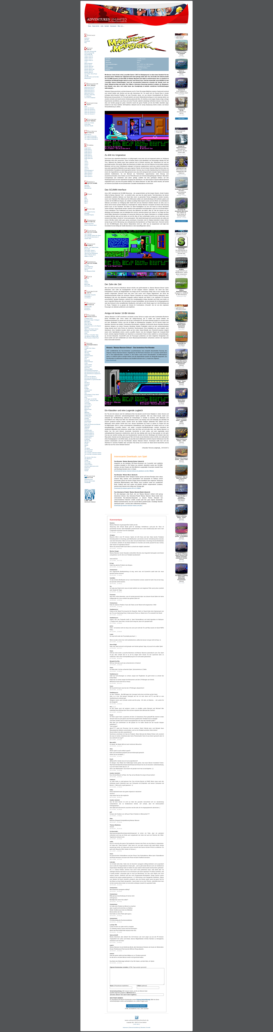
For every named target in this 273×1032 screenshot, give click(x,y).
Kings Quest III (88, 151)
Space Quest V (88, 174)
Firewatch (86, 327)
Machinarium (87, 406)
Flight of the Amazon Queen (91, 328)
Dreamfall (86, 213)
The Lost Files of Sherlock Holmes (92, 452)
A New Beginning (88, 266)
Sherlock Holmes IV (89, 434)
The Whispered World (89, 271)
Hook (85, 397)
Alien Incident (87, 351)
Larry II (86, 161)
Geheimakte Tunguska (90, 294)
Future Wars (87, 124)
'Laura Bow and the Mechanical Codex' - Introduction (181, 362)
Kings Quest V (88, 154)
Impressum (125, 1027)
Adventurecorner (88, 479)
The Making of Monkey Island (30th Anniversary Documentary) (181, 577)
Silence (86, 269)
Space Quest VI (88, 176)
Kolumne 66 (181, 89)
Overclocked (87, 416)
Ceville (86, 363)
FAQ (85, 42)
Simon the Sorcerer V (89, 114)
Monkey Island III (88, 70)
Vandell (86, 470)
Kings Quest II (87, 149)
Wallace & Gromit (88, 256)
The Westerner (88, 458)
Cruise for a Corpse (89, 122)
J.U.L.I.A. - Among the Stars (91, 400)
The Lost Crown (88, 451)
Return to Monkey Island (90, 225)
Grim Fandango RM (89, 53)
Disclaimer (143, 1027)
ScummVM (181, 248)
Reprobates (87, 425)
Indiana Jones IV (88, 57)
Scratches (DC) (88, 430)
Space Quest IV (88, 173)
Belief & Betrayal (88, 361)
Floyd (85, 106)
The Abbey (87, 448)
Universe (86, 469)
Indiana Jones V (88, 59)
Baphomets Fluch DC (89, 87)
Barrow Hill (87, 360)
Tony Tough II (87, 463)
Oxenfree (86, 331)
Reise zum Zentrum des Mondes (92, 424)
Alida (85, 349)
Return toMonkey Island (181, 71)
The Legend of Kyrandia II (90, 137)
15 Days (86, 346)
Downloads (87, 41)
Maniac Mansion (88, 63)
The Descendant (88, 449)
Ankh (85, 280)
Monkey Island (88, 64)
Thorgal (86, 460)
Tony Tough (87, 461)
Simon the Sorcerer (89, 108)
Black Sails (87, 284)
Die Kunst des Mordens (90, 376)
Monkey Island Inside (89, 481)
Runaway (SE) (87, 306)
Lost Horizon (87, 297)
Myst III (86, 200)
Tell (85, 446)
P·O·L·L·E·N (87, 422)
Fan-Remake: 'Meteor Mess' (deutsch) (125, 475)
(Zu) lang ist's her (181, 168)
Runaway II (87, 308)
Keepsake (86, 402)
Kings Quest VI (88, 155)
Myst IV (86, 201)
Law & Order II (88, 405)
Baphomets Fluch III (89, 90)
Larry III (86, 162)
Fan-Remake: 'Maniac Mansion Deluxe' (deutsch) (129, 461)
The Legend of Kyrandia (90, 136)
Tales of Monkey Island (90, 254)
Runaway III (87, 309)
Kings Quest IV (88, 152)
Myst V (86, 203)
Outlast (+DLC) (88, 415)
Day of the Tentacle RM (90, 51)
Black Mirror (87, 321)
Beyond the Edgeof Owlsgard (181, 52)
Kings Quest (87, 148)
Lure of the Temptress (89, 97)
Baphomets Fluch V (89, 93)
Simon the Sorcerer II (89, 109)
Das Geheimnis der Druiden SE (92, 372)
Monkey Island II (88, 67)
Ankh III (86, 283)
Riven (85, 198)
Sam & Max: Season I (89, 250)
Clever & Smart (88, 364)
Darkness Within (88, 369)
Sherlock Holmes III (89, 433)
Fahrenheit (87, 391)
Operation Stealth (88, 125)
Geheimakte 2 (87, 296)
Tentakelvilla (87, 482)
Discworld (86, 185)
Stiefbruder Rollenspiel (181, 189)
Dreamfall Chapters (89, 214)
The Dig (86, 75)
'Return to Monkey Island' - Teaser (181, 516)
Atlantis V (86, 357)
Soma (85, 333)
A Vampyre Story (88, 318)
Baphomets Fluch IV (89, 91)
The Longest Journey (89, 211)
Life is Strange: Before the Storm (92, 235)
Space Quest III (88, 171)
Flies (85, 393)
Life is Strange (88, 234)
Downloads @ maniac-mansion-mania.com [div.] (128, 505)
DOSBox (181, 269)
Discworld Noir (87, 188)
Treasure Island (88, 464)
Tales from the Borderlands (91, 253)
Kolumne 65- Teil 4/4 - (181, 109)
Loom (85, 61)
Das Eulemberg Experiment (91, 370)
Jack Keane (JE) (88, 286)
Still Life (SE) (87, 440)
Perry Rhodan (87, 421)
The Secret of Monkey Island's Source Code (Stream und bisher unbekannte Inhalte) (181, 556)
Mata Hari (86, 408)
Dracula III (86, 382)
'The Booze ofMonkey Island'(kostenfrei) (181, 325)
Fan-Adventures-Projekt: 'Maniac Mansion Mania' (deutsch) (132, 492)
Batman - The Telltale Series (91, 247)
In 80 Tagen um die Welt (90, 399)
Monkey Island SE (88, 66)
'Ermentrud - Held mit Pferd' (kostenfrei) (181, 477)
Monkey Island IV (88, 72)
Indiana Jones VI (88, 60)
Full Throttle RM (88, 54)
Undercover (87, 467)
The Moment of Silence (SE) (91, 336)
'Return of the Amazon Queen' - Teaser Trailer (181, 458)
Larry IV (86, 164)
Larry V (86, 165)
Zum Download (111, 360)
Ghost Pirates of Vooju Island (91, 394)
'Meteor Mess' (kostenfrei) (181, 400)
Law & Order (87, 403)
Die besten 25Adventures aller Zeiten (181, 210)
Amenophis (87, 354)
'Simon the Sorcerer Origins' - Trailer (181, 440)
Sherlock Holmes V (89, 436)
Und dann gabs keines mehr (91, 466)
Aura (85, 358)
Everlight (86, 388)
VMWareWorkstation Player (181, 291)
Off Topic (86, 39)
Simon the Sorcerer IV (89, 112)
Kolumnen (86, 38)
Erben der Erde (88, 324)
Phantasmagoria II (89, 170)
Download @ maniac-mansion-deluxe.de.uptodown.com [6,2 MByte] (134, 471)
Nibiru (85, 410)
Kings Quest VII (88, 156)
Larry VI (86, 167)
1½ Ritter (86, 265)
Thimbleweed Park (89, 223)
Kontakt (148, 1027)
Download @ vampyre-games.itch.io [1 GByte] (127, 488)
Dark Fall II (87, 367)
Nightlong (86, 412)
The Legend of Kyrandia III (91, 139)
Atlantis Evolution (88, 355)
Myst (85, 197)
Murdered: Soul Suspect (90, 330)
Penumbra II (87, 419)
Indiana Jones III (88, 56)
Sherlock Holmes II (89, 431)
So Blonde (87, 439)
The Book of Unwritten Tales (91, 334)
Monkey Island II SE (89, 69)
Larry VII (86, 168)
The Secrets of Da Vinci (90, 457)
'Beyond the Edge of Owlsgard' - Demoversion (181, 497)
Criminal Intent (87, 366)
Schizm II (86, 428)
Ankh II (86, 281)
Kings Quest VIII (88, 158)
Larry (85, 159)
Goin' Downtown (88, 396)
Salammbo (87, 427)
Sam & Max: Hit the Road (90, 73)
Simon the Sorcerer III (89, 111)
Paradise (86, 418)
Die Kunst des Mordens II (90, 378)
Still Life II (86, 442)
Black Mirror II (87, 323)
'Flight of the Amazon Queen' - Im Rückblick (181, 535)
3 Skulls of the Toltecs (89, 348)
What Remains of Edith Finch (91, 337)
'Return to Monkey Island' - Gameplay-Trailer (181, 420)
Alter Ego (86, 352)
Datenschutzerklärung (143, 999)
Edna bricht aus (88, 268)
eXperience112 (88, 390)
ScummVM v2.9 (181, 343)
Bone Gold (87, 248)
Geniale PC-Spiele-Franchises (181, 147)
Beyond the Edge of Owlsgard (91, 320)
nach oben (136, 1024)
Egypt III (86, 385)
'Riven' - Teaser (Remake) (181, 382)
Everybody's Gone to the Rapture (92, 326)
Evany (86, 387)
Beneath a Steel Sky (89, 94)
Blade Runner (87, 134)
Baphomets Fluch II (89, 88)
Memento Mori (87, 409)
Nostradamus (87, 413)
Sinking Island (87, 437)
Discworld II (87, 186)
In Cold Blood (87, 96)
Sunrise (86, 443)
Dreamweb (87, 384)
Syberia (86, 445)
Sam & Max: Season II (90, 251)
